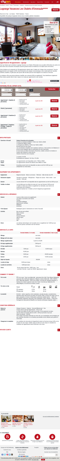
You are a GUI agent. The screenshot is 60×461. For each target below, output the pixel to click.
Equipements (14, 16)
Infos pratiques (9, 16)
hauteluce (22, 5)
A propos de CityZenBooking (7, 447)
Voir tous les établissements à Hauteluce (51, 416)
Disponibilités (2, 16)
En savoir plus (35, 459)
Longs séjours (33, 2)
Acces (23, 16)
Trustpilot (36, 447)
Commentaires (37, 16)
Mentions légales (22, 452)
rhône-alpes (16, 5)
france (11, 5)
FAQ (7, 452)
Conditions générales (29, 16)
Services (19, 16)
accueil (7, 5)
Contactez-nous (7, 449)
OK (43, 459)
